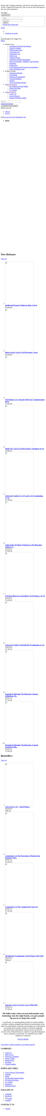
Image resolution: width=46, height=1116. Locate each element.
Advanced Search (7, 104)
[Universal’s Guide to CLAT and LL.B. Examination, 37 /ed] (19, 494)
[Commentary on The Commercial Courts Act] (19, 905)
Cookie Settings (10, 1064)
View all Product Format (17, 82)
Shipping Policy (10, 1086)
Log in (7, 113)
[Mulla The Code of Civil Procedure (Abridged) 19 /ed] (19, 447)
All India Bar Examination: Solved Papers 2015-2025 (24, 956)
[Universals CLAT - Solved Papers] (19, 805)
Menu (3, 41)
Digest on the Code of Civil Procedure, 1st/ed (21, 352)
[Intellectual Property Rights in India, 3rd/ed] (19, 303)
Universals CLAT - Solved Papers (17, 807)
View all (4, 259)
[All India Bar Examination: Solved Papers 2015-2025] (19, 954)
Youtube (8, 1100)
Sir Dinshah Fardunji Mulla (14, 1078)
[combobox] (11, 102)
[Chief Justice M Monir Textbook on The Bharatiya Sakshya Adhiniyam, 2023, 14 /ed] (19, 543)
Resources (8, 1084)
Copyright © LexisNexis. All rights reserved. (18, 1044)
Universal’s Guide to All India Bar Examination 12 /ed (24, 645)
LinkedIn (8, 1094)
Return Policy (9, 1060)
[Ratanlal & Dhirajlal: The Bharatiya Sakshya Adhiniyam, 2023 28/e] (19, 692)
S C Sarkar (9, 1082)
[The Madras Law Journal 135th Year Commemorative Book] (19, 398)
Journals (8, 1074)
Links (3, 28)
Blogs (7, 1076)
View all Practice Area (16, 69)
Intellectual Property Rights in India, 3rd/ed (21, 305)
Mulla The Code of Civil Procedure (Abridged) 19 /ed (24, 449)
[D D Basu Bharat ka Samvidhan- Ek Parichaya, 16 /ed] (19, 594)
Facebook (8, 1096)
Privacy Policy (10, 1058)
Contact (7, 1109)
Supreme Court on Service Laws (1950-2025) (21, 1005)
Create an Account (11, 33)
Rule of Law (9, 1055)
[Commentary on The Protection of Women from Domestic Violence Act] (19, 854)
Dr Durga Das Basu (12, 1080)
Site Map (8, 1062)
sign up (7, 111)
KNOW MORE (23, 1039)
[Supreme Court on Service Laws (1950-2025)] (19, 1003)
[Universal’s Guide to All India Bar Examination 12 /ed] (19, 643)
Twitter (9, 1098)
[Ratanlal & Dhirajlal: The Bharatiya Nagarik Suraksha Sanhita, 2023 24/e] (19, 743)
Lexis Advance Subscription (14, 1072)
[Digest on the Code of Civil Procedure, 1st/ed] (19, 350)
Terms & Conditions (12, 1056)
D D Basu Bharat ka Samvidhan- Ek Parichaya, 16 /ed (25, 596)
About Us (8, 1053)
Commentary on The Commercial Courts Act (21, 907)
